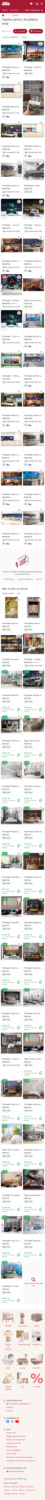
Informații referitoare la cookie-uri (21, 1461)
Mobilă (5, 10)
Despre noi (11, 1433)
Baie (8, 1368)
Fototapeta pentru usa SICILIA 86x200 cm (20, 623)
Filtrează (37, 31)
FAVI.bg (7, 1494)
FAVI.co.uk (31, 1490)
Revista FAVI (11, 1447)
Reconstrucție (23, 1344)
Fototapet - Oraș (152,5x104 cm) (16, 1059)
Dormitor (37, 1368)
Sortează (21, 31)
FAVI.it (15, 1490)
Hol (22, 1387)
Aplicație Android (16, 1471)
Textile (37, 1326)
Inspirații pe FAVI (13, 1443)
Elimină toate (9, 579)
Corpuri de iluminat (8, 1346)
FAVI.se (22, 1490)
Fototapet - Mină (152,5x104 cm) (16, 300)
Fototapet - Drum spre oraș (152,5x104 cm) (21, 336)
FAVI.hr (7, 1490)
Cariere (9, 1411)
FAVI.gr (15, 1494)
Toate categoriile (32, 10)
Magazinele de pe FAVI (16, 1436)
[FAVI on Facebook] (7, 1421)
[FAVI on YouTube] (17, 1421)
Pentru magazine (13, 1450)
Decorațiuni (15, 10)
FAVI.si (22, 1494)
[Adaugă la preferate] (19, 43)
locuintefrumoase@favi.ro (20, 1404)
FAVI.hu (30, 1487)
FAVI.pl (22, 1487)
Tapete (15, 15)
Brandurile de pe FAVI (15, 1440)
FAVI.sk (15, 1487)
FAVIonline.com (10, 1479)
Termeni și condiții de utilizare (19, 1457)
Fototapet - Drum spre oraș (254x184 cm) (20, 225)
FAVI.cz (7, 1487)
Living (22, 1368)
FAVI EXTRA (11, 1454)
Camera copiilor (8, 1388)
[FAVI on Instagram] (12, 1421)
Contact (9, 1407)
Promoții (36, 1387)
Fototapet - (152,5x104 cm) (13, 376)
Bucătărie (37, 1344)
